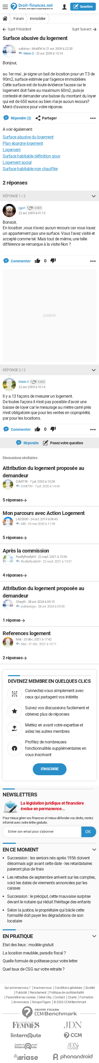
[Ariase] (26, 1057)
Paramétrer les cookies (21, 997)
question (86, 6)
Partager (49, 118)
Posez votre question (66, 443)
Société (90, 988)
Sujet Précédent (19, 29)
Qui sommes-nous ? (17, 988)
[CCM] (73, 1035)
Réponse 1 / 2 (14, 196)
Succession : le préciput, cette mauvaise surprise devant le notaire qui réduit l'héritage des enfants (49, 899)
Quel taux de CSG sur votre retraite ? (34, 969)
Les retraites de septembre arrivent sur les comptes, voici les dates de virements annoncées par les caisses (51, 883)
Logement (11, 149)
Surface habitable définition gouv (31, 156)
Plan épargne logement (23, 143)
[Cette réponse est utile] (37, 261)
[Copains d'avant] (26, 1046)
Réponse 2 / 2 (14, 370)
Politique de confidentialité (66, 992)
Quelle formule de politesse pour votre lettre (40, 960)
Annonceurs (21, 1002)
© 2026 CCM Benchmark (70, 1002)
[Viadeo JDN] (73, 1046)
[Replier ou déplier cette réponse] (93, 196)
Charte (72, 997)
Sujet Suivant (82, 29)
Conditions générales (68, 988)
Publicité (21, 992)
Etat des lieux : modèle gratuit (28, 944)
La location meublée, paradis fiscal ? (34, 953)
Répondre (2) (20, 118)
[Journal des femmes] (26, 1025)
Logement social (17, 162)
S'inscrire (50, 769)
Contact (59, 997)
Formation (86, 997)
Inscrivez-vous (43, 988)
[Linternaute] (26, 1035)
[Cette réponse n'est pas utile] (53, 261)
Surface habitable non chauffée (30, 168)
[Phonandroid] (73, 1056)
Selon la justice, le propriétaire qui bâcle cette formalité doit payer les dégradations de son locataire (45, 916)
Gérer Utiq (45, 997)
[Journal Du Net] (73, 1025)
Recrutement (38, 992)
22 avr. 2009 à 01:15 (31, 213)
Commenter (20, 261)
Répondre (31, 443)
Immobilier (38, 18)
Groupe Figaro (41, 1002)
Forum (18, 18)
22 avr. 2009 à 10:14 (49, 53)
